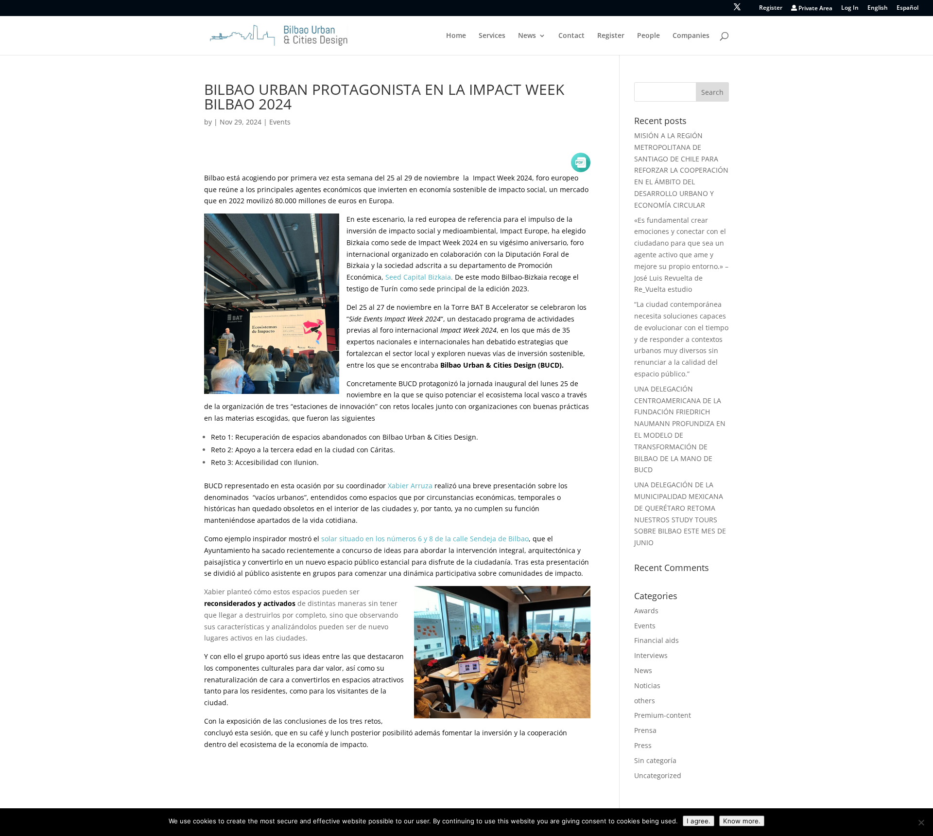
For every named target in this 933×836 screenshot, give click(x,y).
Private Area (814, 8)
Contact (571, 36)
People (648, 36)
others (644, 700)
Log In (850, 8)
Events (280, 121)
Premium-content (662, 715)
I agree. (698, 821)
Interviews (651, 655)
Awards (646, 610)
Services (492, 36)
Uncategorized (657, 775)
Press (643, 745)
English (877, 8)
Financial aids (656, 640)
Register (770, 8)
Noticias (647, 685)
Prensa (645, 730)
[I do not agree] (921, 822)
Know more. (741, 821)
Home (456, 36)
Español (907, 8)
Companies (691, 36)
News (527, 36)
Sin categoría (655, 760)
